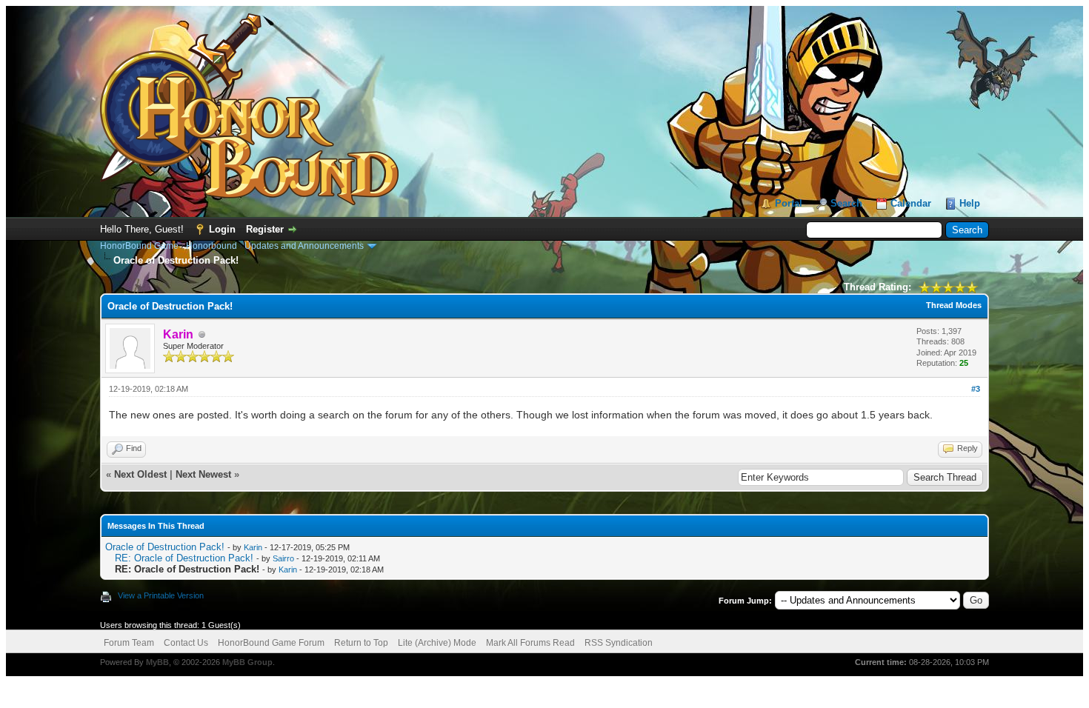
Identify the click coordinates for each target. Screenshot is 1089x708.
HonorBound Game (139, 246)
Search (846, 203)
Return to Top (361, 643)
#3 (975, 388)
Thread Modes (954, 305)
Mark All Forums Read (530, 643)
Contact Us (186, 643)
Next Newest (203, 474)
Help (969, 203)
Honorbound (211, 246)
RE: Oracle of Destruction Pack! (184, 558)
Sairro (283, 558)
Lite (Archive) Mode (437, 643)
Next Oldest (140, 474)
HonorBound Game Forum (271, 643)
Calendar (910, 203)
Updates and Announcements (304, 246)
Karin (253, 547)
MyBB (157, 662)
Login (222, 229)
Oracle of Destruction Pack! (164, 546)
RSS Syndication (619, 643)
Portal (788, 203)
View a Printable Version (161, 595)
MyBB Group (247, 662)
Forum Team (129, 643)
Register (265, 229)
